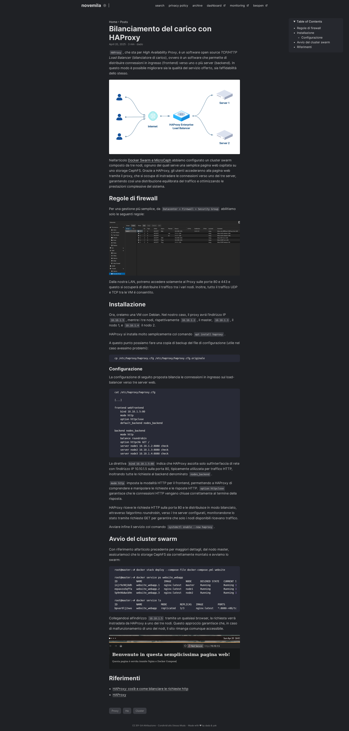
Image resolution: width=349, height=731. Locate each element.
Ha (127, 710)
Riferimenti (304, 47)
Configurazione (311, 37)
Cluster (140, 710)
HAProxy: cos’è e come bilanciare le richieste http (150, 689)
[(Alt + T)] (105, 5)
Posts (124, 22)
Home (113, 22)
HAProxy (119, 695)
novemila (91, 5)
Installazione (305, 33)
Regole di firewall (309, 28)
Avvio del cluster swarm (313, 42)
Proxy (115, 710)
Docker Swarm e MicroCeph (149, 160)
